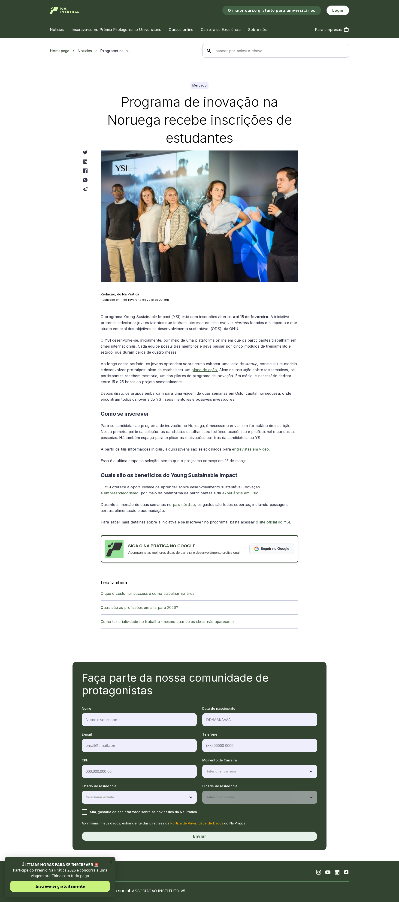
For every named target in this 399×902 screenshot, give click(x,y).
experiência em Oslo (240, 493)
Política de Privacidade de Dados (196, 823)
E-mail (87, 734)
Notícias (85, 50)
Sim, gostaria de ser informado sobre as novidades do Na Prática (143, 812)
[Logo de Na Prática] (64, 10)
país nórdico (184, 504)
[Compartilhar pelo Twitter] (85, 152)
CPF (85, 760)
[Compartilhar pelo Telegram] (85, 189)
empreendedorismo (121, 493)
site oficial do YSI (274, 522)
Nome (86, 708)
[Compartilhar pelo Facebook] (85, 171)
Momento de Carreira (219, 760)
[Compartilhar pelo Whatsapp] (85, 180)
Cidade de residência (219, 786)
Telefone (209, 734)
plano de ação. (204, 369)
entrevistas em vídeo (250, 449)
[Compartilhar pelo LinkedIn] (85, 161)
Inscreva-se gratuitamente (60, 886)
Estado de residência (99, 786)
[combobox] (206, 771)
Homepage (59, 50)
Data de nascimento (218, 708)
